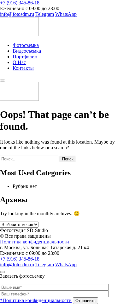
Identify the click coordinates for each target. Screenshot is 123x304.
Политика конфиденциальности (34, 241)
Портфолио (25, 56)
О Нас (19, 62)
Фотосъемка (26, 45)
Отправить (85, 300)
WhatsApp (66, 14)
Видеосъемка (27, 51)
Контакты (23, 68)
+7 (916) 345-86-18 (19, 2)
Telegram (44, 14)
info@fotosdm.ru (17, 14)
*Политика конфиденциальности (36, 300)
